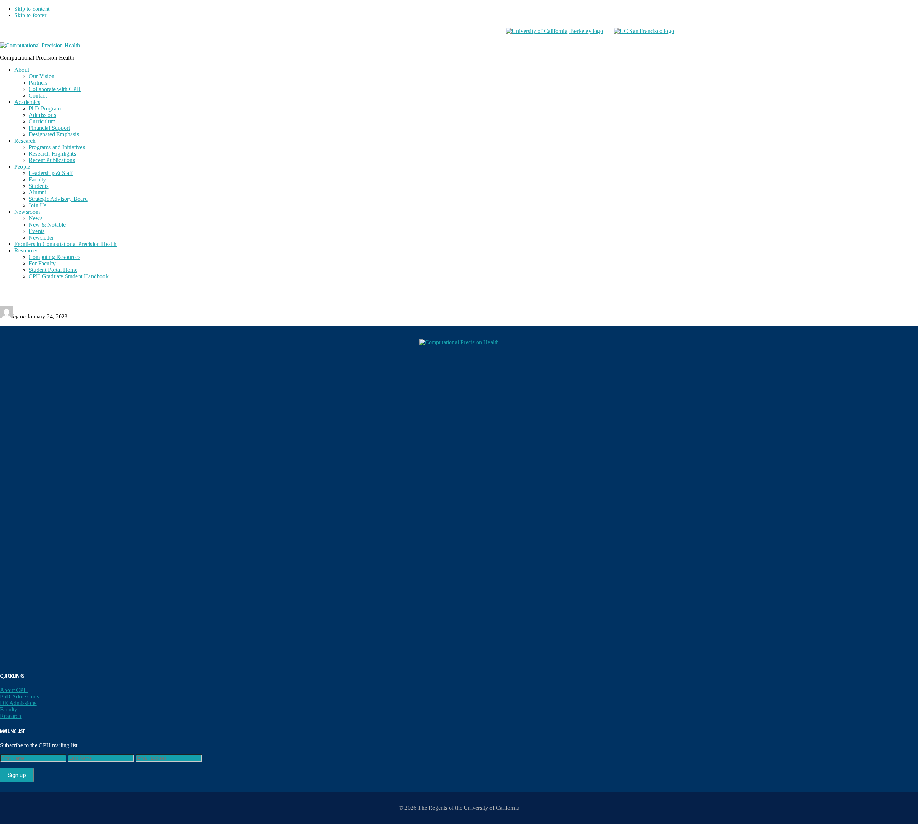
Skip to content (31, 9)
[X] (462, 368)
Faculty (8, 709)
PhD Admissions (19, 696)
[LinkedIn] (459, 495)
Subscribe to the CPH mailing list (39, 745)
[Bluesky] (459, 431)
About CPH (14, 690)
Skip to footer (30, 15)
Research (11, 716)
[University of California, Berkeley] (554, 31)
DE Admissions (18, 703)
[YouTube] (459, 621)
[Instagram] (459, 558)
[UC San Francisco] (644, 31)
